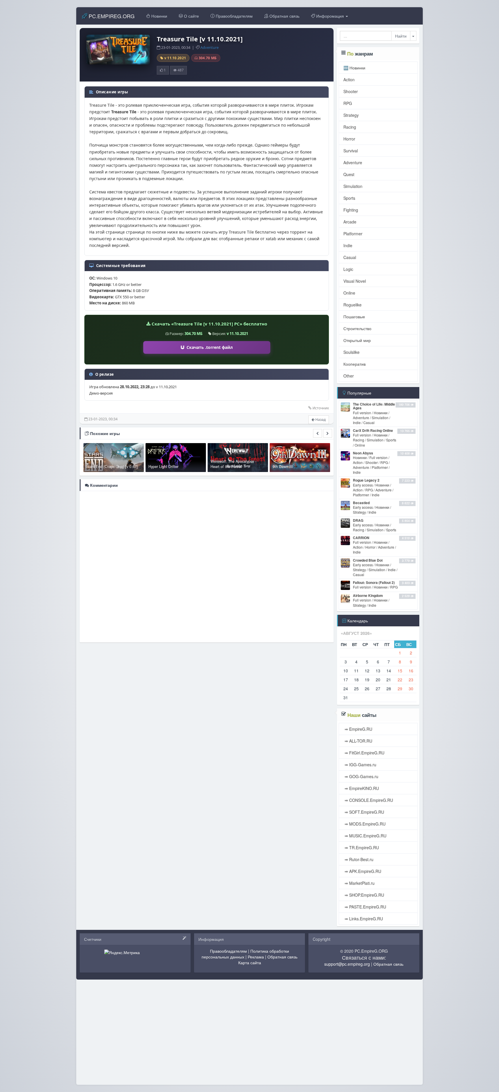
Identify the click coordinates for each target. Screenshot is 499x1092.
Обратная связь (283, 16)
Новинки (158, 16)
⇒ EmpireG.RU (357, 729)
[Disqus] (207, 566)
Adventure (209, 47)
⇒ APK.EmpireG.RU (362, 871)
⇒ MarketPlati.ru (359, 883)
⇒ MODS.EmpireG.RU (364, 824)
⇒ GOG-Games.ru (360, 776)
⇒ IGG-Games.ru (359, 764)
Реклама (256, 957)
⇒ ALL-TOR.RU (357, 741)
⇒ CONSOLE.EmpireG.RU (368, 800)
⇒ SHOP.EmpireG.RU (363, 895)
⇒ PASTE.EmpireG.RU (364, 907)
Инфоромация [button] (330, 16)
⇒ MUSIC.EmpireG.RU (364, 836)
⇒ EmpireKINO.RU (361, 788)
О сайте (191, 16)
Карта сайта (249, 962)
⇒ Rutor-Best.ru (358, 859)
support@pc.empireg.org (347, 964)
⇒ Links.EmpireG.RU (363, 918)
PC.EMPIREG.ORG (111, 16)
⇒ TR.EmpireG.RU (361, 847)
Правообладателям (234, 16)
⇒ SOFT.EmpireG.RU (363, 812)
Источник (320, 408)
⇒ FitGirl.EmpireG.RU (363, 753)
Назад (320, 419)
